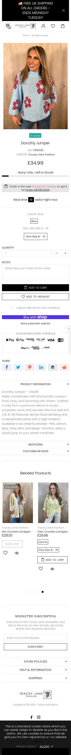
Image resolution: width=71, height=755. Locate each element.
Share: (6, 361)
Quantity (8, 247)
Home (26, 35)
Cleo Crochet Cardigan (52, 531)
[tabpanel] (18, 524)
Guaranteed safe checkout (35, 333)
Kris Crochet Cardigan (16, 531)
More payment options (35, 323)
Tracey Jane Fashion (25, 26)
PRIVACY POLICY (26, 746)
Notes (6, 262)
